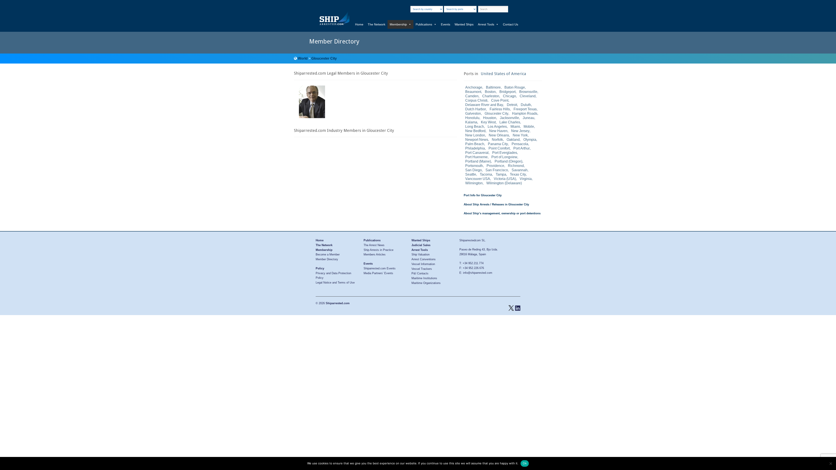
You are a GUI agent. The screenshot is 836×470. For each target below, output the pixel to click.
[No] (830, 463)
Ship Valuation (420, 254)
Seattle (470, 174)
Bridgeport (507, 92)
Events (445, 24)
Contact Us (510, 24)
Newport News (476, 139)
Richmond (516, 166)
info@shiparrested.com (477, 272)
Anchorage (473, 87)
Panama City (498, 144)
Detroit (512, 105)
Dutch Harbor (475, 109)
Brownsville (528, 92)
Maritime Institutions (424, 278)
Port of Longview (504, 157)
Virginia (526, 179)
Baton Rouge (514, 87)
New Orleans (499, 135)
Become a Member (328, 254)
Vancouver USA (477, 179)
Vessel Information (423, 264)
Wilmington (474, 183)
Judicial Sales (420, 245)
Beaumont (473, 92)
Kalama (471, 122)
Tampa (501, 174)
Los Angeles (497, 126)
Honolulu (472, 118)
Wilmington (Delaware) (504, 183)
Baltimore (493, 87)
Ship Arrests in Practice (378, 250)
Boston (490, 92)
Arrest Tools (486, 24)
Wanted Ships (464, 24)
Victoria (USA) (505, 179)
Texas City (518, 174)
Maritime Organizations (426, 283)
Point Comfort (499, 148)
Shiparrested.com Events (380, 268)
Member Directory (327, 259)
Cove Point (499, 100)
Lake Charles (509, 122)
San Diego (473, 170)
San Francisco (496, 170)
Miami (515, 126)
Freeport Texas (525, 109)
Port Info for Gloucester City (483, 195)
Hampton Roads (524, 113)
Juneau (528, 118)
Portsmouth (474, 166)
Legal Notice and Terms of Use (335, 282)
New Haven (498, 131)
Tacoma (486, 174)
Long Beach (474, 126)
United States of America (503, 73)
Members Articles (375, 254)
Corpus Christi (476, 100)
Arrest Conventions (423, 259)
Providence (495, 166)
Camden (472, 96)
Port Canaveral (477, 152)
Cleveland (528, 96)
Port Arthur (521, 148)
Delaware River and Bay (484, 105)
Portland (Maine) (478, 161)
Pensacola (520, 144)
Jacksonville (509, 118)
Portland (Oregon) (508, 161)
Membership (398, 24)
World (303, 58)
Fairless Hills (500, 109)
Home (359, 24)
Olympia (529, 139)
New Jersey (520, 131)
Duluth (526, 105)
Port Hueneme (476, 157)
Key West (488, 122)
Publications (424, 24)
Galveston (473, 113)
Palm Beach (474, 144)
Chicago (509, 96)
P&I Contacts (419, 273)
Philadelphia (475, 148)
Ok (525, 463)
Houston (489, 118)
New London (475, 135)
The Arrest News (374, 245)
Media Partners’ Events (378, 273)
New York (520, 135)
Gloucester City (324, 58)
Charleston (490, 96)
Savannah (520, 170)
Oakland (513, 139)
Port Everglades (504, 152)
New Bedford (475, 131)
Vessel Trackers (421, 268)
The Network (376, 24)
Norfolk (497, 139)
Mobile (529, 126)
